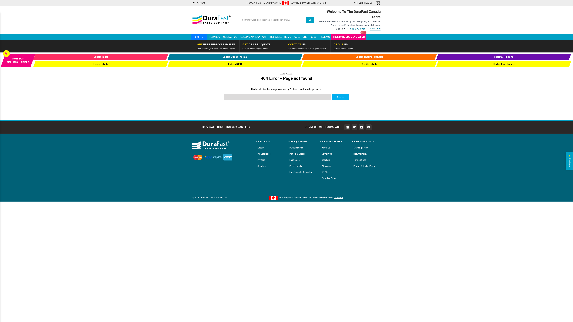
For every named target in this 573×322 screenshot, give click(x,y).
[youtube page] (369, 127)
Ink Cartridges (264, 154)
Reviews (325, 36)
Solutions (300, 36)
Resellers (326, 160)
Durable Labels (296, 148)
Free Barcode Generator (349, 36)
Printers (261, 160)
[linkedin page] (361, 127)
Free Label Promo (280, 36)
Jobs (313, 36)
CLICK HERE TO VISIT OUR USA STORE (308, 3)
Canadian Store (329, 178)
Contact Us (230, 36)
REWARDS (214, 36)
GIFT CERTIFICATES (363, 3)
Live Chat (375, 28)
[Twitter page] (354, 127)
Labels (261, 148)
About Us (326, 148)
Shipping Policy (360, 148)
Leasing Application (253, 36)
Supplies (262, 166)
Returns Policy (360, 154)
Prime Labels (295, 166)
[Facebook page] (347, 127)
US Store (326, 172)
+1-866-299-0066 (356, 28)
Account (201, 3)
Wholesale (326, 166)
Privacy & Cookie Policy (364, 166)
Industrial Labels (297, 154)
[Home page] (211, 23)
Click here (338, 197)
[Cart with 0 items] (378, 3)
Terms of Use (359, 160)
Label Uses (294, 160)
